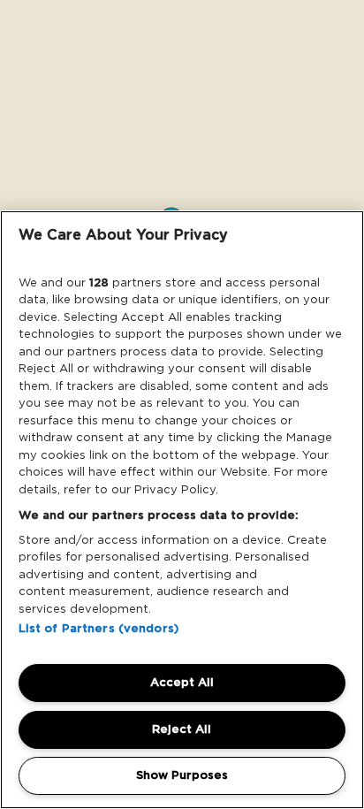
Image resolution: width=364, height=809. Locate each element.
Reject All (181, 729)
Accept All (182, 682)
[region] (182, 509)
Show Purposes (182, 775)
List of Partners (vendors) (98, 628)
